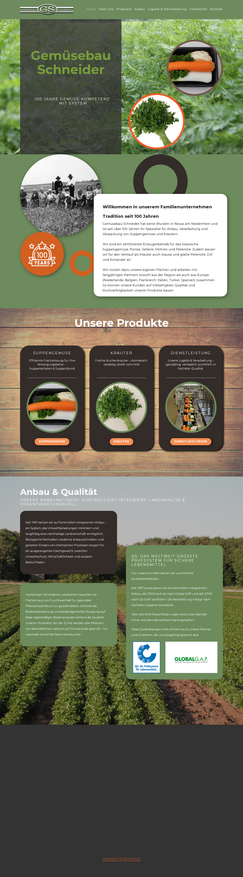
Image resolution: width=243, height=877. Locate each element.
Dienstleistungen (190, 441)
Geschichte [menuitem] (198, 9)
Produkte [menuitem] (124, 9)
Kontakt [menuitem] (216, 9)
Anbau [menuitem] (139, 9)
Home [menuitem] (91, 9)
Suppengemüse (52, 441)
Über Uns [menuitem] (106, 9)
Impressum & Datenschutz (121, 858)
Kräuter (121, 441)
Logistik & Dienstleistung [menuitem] (167, 9)
